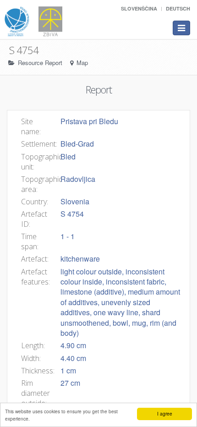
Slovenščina (139, 8)
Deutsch (178, 8)
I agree (164, 413)
